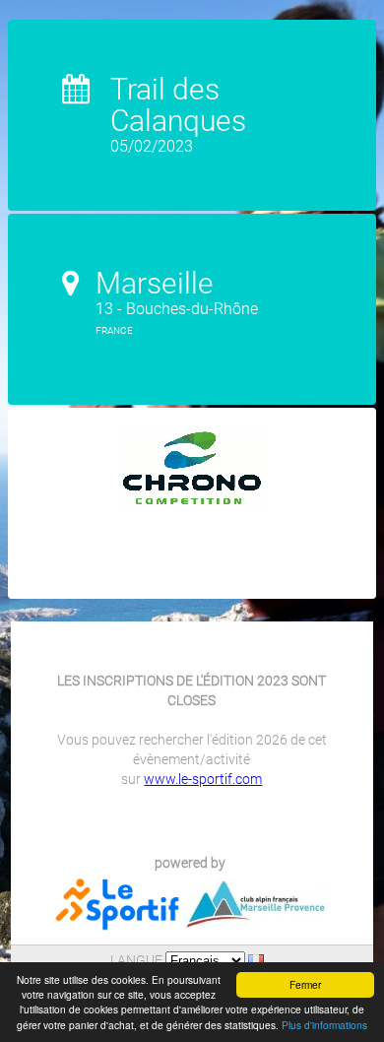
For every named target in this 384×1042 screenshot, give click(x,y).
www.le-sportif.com (203, 779)
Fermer (305, 984)
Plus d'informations (324, 1024)
